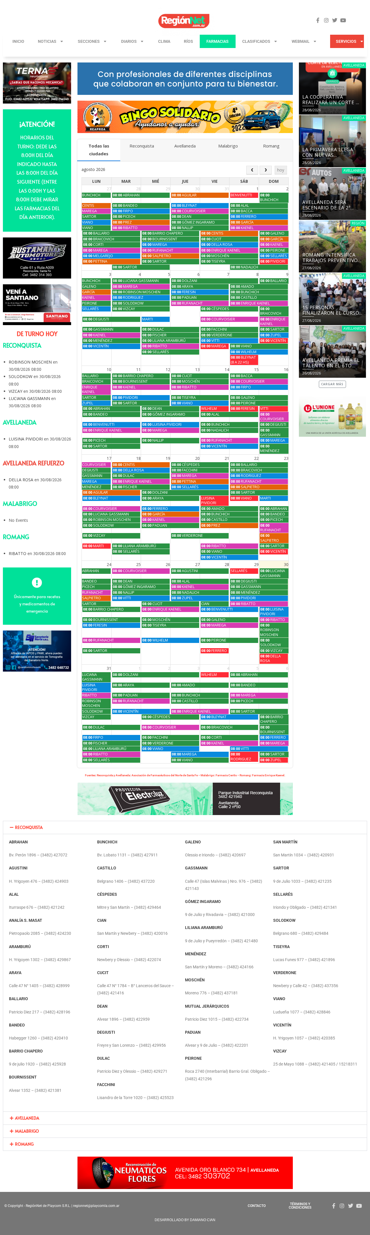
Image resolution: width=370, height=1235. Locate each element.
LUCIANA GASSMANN (29, 398)
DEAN (102, 1006)
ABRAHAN (18, 842)
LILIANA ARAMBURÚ (204, 927)
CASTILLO (106, 868)
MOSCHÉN (195, 980)
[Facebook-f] (317, 20)
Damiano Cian (202, 1220)
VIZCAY (15, 391)
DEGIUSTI (106, 1032)
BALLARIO (18, 998)
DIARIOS (129, 41)
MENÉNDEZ (195, 954)
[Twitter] (334, 20)
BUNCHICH (107, 842)
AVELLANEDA (27, 1118)
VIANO (279, 998)
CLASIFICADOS (256, 41)
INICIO (18, 41)
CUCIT (103, 972)
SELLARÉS (283, 894)
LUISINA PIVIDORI (26, 439)
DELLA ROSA (21, 479)
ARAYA (15, 972)
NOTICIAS (47, 41)
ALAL (14, 894)
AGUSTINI (18, 868)
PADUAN (193, 1032)
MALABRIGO (27, 1131)
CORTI (103, 946)
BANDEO (17, 1025)
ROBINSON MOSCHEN (30, 362)
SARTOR (281, 868)
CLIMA (164, 41)
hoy (280, 170)
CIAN (101, 920)
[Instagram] (326, 20)
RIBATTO (17, 553)
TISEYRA (281, 946)
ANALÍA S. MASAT (25, 920)
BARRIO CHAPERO (26, 1051)
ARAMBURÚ (20, 946)
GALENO (193, 842)
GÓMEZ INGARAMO (203, 901)
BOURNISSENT (23, 1077)
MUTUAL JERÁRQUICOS (207, 1006)
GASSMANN (196, 868)
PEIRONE (193, 1058)
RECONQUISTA (29, 827)
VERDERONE (284, 972)
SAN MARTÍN (285, 842)
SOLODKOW (20, 376)
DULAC (103, 1058)
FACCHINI (106, 1084)
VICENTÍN (282, 1025)
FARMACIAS (217, 41)
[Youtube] (343, 20)
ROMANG (24, 1144)
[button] (185, 827)
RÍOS (188, 41)
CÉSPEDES (107, 894)
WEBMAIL (301, 41)
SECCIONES (89, 41)
